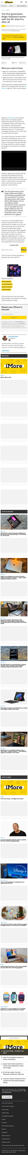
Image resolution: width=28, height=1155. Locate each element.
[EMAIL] (10, 340)
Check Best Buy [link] (6, 289)
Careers (4, 1119)
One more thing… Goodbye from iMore (13, 1052)
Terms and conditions (7, 1103)
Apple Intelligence (21, 6)
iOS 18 (11, 6)
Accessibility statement (7, 1116)
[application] (14, 159)
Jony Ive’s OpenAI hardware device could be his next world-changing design (14, 1080)
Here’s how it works (16, 30)
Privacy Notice (21, 323)
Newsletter (23, 62)
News (3, 26)
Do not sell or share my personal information (13, 1145)
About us (4, 1129)
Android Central (6, 1139)
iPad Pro (8, 10)
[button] (26, 2)
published (11, 118)
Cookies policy (5, 1112)
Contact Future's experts (8, 1106)
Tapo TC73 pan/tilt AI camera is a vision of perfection (13, 1058)
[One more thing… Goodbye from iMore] (14, 1047)
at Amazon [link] (7, 287)
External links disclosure (8, 1126)
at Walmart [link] (6, 281)
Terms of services (19, 321)
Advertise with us (6, 1135)
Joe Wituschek (11, 26)
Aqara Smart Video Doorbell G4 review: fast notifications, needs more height (13, 1066)
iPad (3, 10)
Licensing (4, 1122)
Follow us (16, 62)
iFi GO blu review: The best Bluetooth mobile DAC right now (13, 1073)
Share (5, 62)
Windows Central (6, 1142)
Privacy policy (5, 1109)
